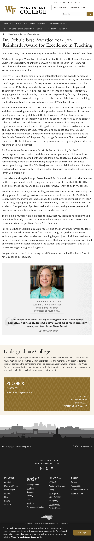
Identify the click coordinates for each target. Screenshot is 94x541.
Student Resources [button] (37, 23)
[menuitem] (5, 34)
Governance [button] (41, 29)
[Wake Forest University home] (47, 455)
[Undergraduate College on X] (22, 383)
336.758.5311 (13, 388)
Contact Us (81, 396)
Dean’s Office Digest (60, 7)
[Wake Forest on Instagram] (52, 469)
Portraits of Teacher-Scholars (30, 34)
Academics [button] (20, 23)
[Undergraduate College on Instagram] (13, 383)
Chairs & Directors (59, 2)
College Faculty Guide (77, 7)
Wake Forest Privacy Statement (26, 536)
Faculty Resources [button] (57, 23)
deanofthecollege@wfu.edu (19, 392)
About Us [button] (7, 23)
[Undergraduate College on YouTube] (18, 383)
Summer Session (58, 29)
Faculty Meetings (74, 2)
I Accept (82, 532)
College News (12, 34)
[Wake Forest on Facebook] (42, 469)
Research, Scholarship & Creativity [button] (18, 29)
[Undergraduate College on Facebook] (8, 383)
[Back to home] (3, 34)
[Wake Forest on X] (47, 469)
